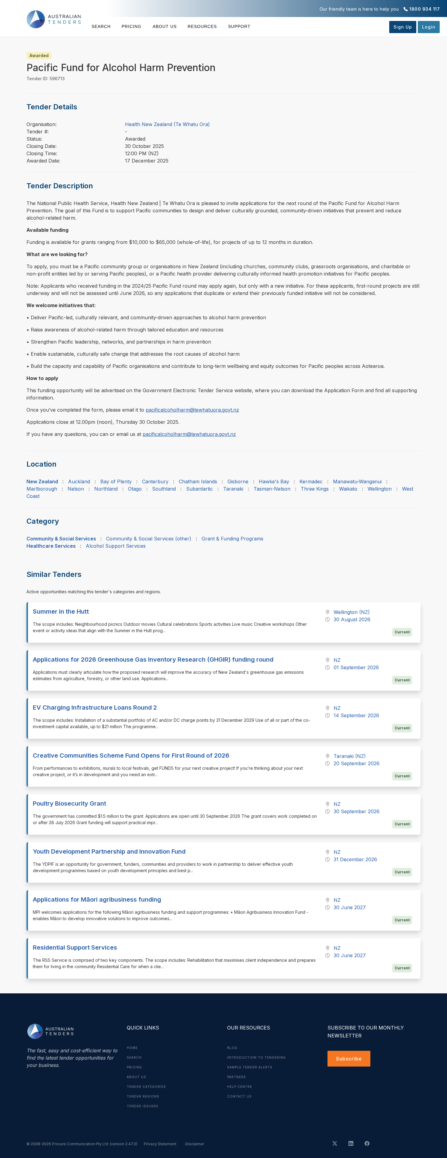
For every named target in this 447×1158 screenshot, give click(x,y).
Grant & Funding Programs (232, 539)
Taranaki (233, 489)
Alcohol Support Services (116, 546)
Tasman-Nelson (272, 489)
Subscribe (349, 1059)
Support (239, 26)
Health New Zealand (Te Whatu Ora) (167, 124)
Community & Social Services (61, 539)
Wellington (380, 489)
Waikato (348, 489)
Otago (135, 489)
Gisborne (237, 481)
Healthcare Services (51, 546)
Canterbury (155, 481)
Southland (164, 489)
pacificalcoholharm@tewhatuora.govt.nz (192, 410)
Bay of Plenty (116, 481)
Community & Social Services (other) (148, 539)
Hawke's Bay (274, 481)
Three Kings (315, 489)
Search (101, 26)
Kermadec (311, 481)
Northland (106, 489)
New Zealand (42, 481)
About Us (165, 26)
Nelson (76, 489)
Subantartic (199, 489)
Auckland (79, 481)
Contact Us (239, 1096)
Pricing (131, 26)
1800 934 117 (424, 9)
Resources (202, 26)
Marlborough (41, 489)
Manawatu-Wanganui (357, 481)
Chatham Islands (198, 481)
